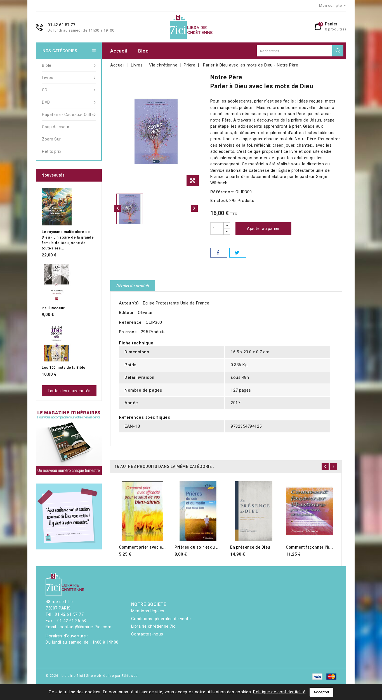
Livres (47, 77)
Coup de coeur (56, 127)
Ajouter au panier (263, 228)
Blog (143, 51)
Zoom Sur (51, 139)
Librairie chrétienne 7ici (154, 626)
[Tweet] (238, 252)
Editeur (126, 312)
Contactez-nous (147, 634)
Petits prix (52, 151)
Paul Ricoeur (53, 308)
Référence (130, 322)
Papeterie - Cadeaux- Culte (68, 114)
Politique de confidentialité (279, 691)
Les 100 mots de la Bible (63, 367)
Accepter (321, 692)
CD (44, 90)
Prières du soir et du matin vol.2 (206, 547)
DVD (46, 102)
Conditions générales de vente (161, 618)
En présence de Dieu (250, 547)
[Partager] (219, 252)
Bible (46, 65)
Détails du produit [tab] (132, 286)
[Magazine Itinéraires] (69, 442)
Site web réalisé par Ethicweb (111, 676)
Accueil (118, 51)
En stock (219, 200)
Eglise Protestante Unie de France (176, 303)
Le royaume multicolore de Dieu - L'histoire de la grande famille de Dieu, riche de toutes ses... (68, 240)
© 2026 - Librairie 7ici (65, 676)
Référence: (222, 191)
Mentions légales (147, 610)
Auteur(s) (129, 303)
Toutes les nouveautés (69, 391)
